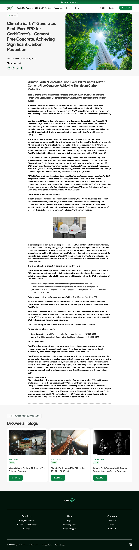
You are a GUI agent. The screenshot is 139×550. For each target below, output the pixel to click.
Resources (58, 8)
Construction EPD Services (27, 525)
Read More (16, 478)
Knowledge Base (69, 525)
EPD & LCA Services (43, 8)
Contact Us (112, 529)
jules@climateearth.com (70, 334)
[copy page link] (8, 68)
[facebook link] (21, 68)
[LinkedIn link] (13, 68)
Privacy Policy (47, 545)
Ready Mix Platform (25, 8)
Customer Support (69, 529)
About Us (112, 521)
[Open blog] (27, 442)
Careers (112, 525)
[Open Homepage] (10, 8)
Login (69, 521)
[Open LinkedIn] (130, 545)
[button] (24, 8)
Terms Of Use (60, 545)
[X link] (17, 68)
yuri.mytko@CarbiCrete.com (72, 337)
